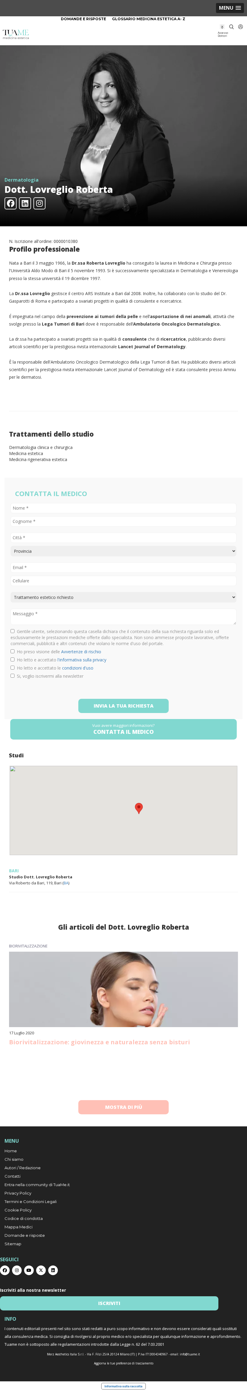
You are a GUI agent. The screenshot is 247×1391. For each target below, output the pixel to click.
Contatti (12, 1176)
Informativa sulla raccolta (123, 1386)
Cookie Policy (18, 1210)
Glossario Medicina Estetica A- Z (148, 19)
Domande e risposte (83, 19)
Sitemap (13, 1243)
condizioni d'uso (77, 668)
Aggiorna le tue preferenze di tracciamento (123, 1363)
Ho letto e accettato (60, 660)
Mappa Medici (19, 1226)
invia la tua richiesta (124, 705)
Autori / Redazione (23, 1167)
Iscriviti (109, 1303)
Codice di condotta (24, 1218)
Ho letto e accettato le (53, 668)
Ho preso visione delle (57, 651)
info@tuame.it (190, 1354)
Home (11, 1150)
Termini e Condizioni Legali (31, 1201)
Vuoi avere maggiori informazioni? (123, 729)
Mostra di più (123, 1107)
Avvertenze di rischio (81, 651)
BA (66, 883)
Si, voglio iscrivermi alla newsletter (48, 676)
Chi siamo (14, 1159)
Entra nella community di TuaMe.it (37, 1184)
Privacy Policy (18, 1193)
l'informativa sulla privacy (82, 660)
